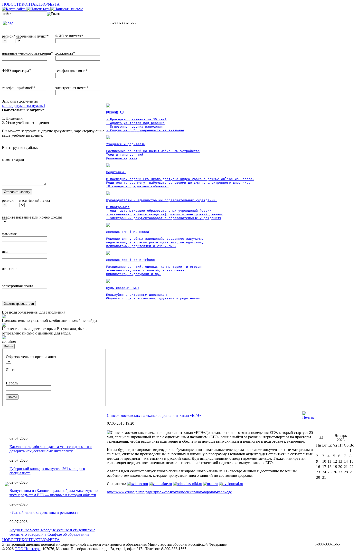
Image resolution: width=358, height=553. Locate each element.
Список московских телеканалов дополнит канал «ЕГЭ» (154, 415)
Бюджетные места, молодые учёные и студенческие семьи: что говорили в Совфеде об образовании (52, 532)
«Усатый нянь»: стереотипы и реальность (43, 512)
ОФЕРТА (52, 4)
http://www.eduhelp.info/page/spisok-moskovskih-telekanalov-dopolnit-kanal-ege (169, 492)
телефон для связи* (71, 70)
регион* (9, 36)
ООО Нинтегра (27, 549)
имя (5, 251)
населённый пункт (34, 200)
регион (8, 200)
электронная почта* (71, 88)
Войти (8, 346)
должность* (65, 53)
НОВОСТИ (12, 4)
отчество (9, 269)
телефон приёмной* (18, 88)
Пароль (12, 383)
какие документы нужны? (23, 106)
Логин (11, 370)
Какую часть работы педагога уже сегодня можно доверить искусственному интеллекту (50, 449)
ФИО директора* (16, 70)
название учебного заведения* (27, 53)
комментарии (13, 160)
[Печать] (308, 417)
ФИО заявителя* (69, 36)
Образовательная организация (31, 357)
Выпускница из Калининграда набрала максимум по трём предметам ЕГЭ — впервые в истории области (53, 492)
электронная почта (17, 286)
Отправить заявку (17, 192)
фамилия (9, 234)
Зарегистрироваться (19, 303)
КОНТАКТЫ (33, 4)
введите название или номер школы (32, 217)
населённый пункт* (32, 36)
